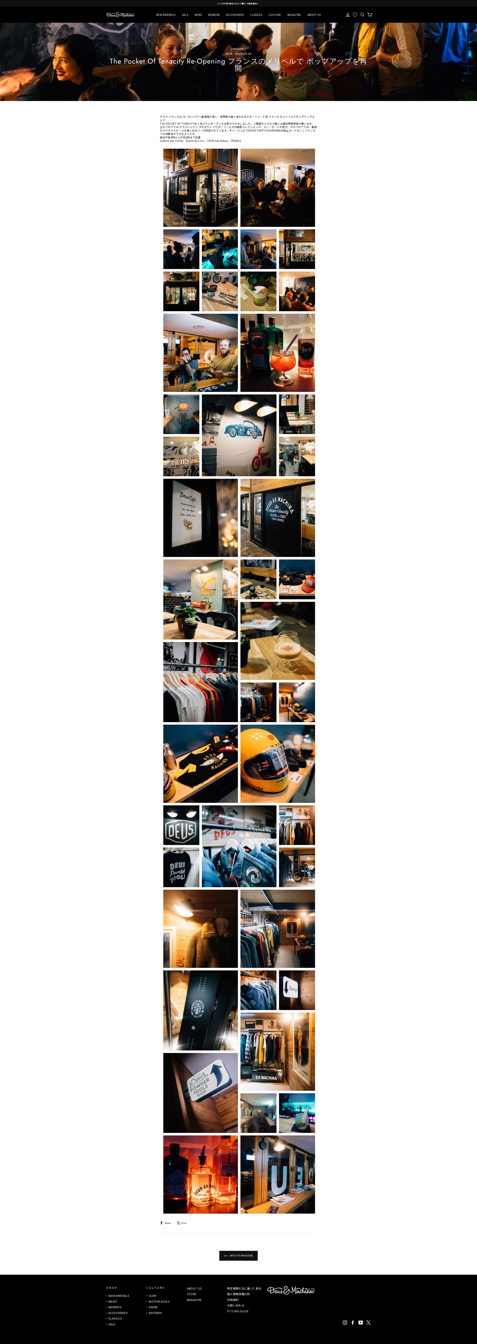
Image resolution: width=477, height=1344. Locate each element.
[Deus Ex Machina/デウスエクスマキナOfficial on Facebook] (352, 1322)
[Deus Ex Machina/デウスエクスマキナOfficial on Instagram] (345, 1322)
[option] (238, 3)
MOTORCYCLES (159, 1301)
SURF (153, 1296)
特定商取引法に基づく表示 (244, 1288)
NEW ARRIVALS (166, 15)
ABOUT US (314, 15)
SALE (185, 15)
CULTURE (275, 15)
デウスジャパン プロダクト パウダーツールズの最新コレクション (218, 127)
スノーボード (271, 127)
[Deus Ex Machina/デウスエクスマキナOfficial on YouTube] (360, 1322)
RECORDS (155, 1313)
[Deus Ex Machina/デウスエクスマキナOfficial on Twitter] (368, 1322)
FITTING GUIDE (238, 1311)
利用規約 (232, 1300)
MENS (198, 15)
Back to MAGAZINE (241, 1255)
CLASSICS (256, 15)
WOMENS (214, 15)
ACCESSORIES (235, 15)
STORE (192, 1294)
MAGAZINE (294, 15)
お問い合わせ (235, 1305)
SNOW (229, 53)
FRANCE (236, 141)
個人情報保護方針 (238, 1294)
